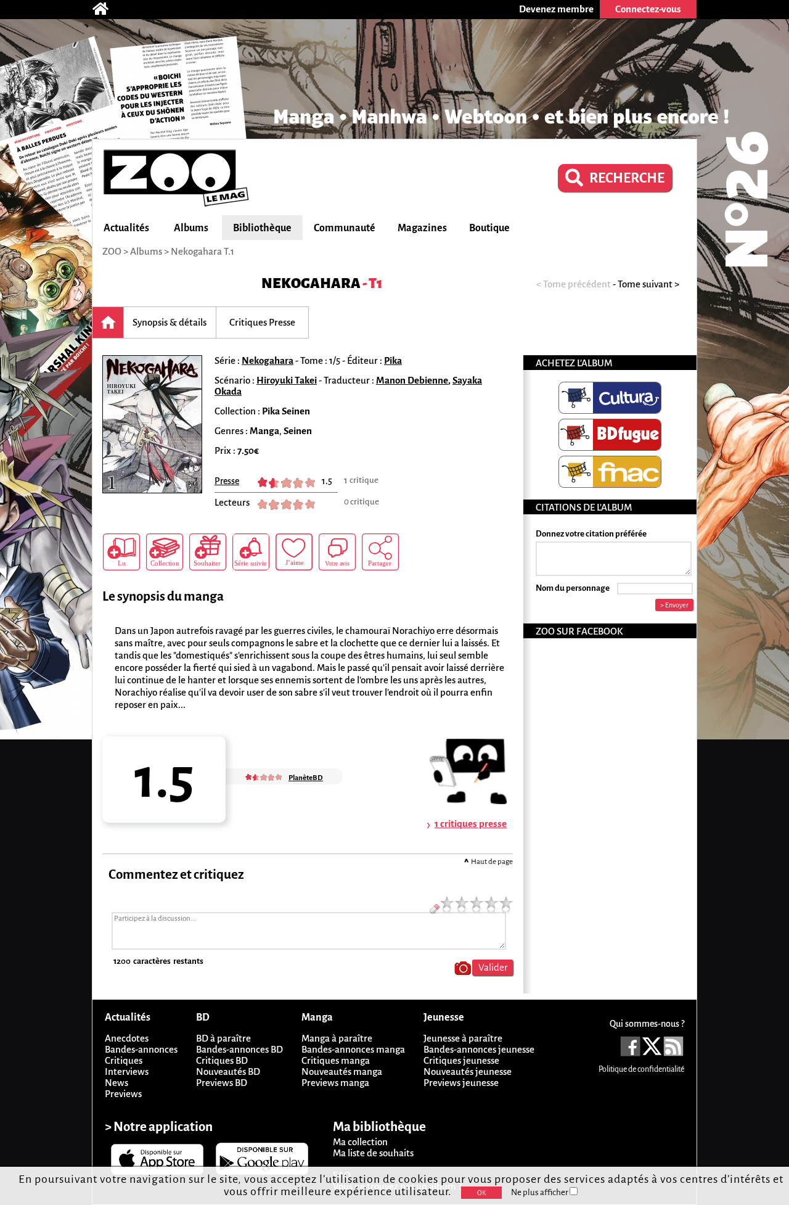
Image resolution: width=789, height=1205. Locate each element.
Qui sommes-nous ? (647, 1024)
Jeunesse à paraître (462, 1038)
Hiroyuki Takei (286, 380)
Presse (227, 481)
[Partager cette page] (380, 551)
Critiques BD (222, 1060)
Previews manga (335, 1082)
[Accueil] (106, 9)
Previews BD (221, 1082)
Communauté (344, 228)
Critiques (123, 1060)
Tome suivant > (648, 284)
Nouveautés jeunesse (467, 1071)
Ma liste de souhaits (373, 1153)
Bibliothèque (262, 228)
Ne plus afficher (540, 1192)
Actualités (126, 228)
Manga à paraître (336, 1038)
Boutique (489, 228)
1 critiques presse (471, 823)
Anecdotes (127, 1038)
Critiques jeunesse (461, 1060)
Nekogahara (311, 283)
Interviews (127, 1071)
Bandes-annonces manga (353, 1049)
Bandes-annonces (141, 1049)
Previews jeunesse (461, 1082)
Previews (123, 1093)
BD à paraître (223, 1038)
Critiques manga (335, 1060)
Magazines (422, 228)
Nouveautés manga (341, 1071)
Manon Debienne (412, 380)
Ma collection (360, 1142)
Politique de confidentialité (641, 1069)
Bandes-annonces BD (239, 1049)
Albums (191, 228)
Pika (393, 360)
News (116, 1082)
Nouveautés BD (228, 1071)
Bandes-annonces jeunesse (478, 1049)
